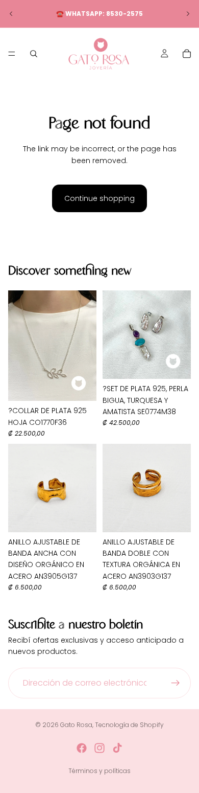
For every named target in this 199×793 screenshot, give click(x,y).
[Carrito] (187, 53)
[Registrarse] (175, 683)
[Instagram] (99, 748)
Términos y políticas (99, 770)
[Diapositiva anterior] (11, 14)
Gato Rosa (76, 724)
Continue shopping (99, 198)
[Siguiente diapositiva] (188, 14)
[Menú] (11, 53)
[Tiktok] (117, 748)
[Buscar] (33, 53)
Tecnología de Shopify (129, 724)
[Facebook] (82, 748)
